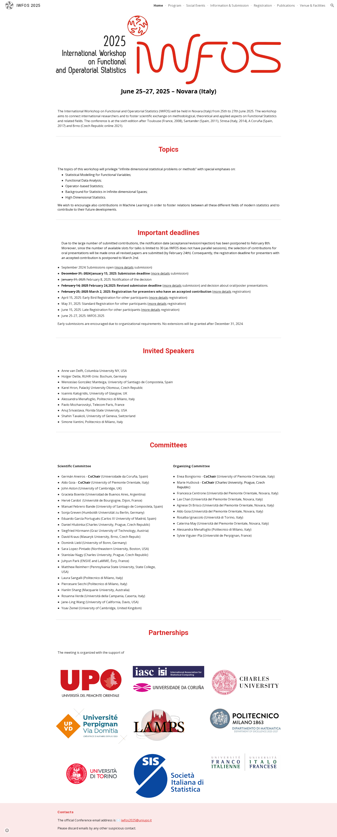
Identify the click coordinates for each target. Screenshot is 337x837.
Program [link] (174, 5)
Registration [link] (263, 5)
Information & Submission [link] (229, 5)
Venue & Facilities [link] (312, 5)
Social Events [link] (195, 5)
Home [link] (158, 5)
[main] (168, 91)
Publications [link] (286, 5)
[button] (332, 5)
